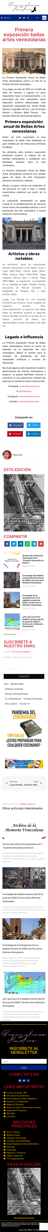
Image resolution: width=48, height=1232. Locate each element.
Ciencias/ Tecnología (33, 698)
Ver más (23, 703)
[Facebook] (20, 18)
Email (3, 1058)
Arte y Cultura (11, 703)
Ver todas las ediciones (24, 1218)
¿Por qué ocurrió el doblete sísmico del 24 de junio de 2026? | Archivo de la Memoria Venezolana (32, 621)
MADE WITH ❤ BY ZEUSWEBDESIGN (33, 1230)
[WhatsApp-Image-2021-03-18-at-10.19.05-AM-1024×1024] (24, 748)
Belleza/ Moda (17, 684)
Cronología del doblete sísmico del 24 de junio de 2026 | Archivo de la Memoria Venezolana (33, 579)
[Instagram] (28, 18)
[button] (37, 18)
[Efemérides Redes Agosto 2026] (24, 12)
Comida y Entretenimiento (16, 693)
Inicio (6, 684)
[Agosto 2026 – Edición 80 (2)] (24, 530)
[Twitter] (24, 18)
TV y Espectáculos (13, 698)
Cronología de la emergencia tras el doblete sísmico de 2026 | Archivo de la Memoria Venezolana (32, 600)
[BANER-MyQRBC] (24, 767)
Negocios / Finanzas (14, 689)
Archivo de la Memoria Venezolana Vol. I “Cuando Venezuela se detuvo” (32, 559)
